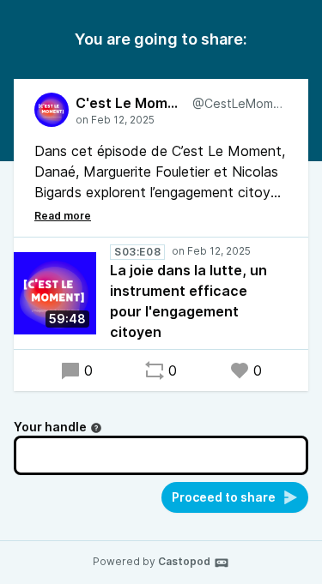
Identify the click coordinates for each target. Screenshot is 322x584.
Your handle (50, 426)
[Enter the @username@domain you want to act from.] (96, 428)
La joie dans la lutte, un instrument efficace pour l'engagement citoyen (188, 301)
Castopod (184, 561)
